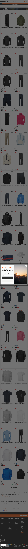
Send (7, 278)
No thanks (7, 280)
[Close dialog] (26, 266)
